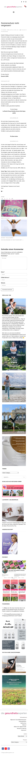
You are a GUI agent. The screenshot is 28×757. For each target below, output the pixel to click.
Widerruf (24, 724)
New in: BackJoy (5, 218)
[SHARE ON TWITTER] (2, 199)
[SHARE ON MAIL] (12, 199)
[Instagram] (26, 2)
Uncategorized (4, 31)
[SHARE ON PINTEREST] (10, 199)
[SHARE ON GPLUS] (7, 199)
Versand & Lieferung (21, 728)
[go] (24, 477)
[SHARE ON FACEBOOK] (5, 199)
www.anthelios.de (14, 118)
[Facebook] (21, 2)
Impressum (23, 730)
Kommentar (4, 255)
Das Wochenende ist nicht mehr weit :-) (12, 240)
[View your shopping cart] (26, 7)
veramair (4, 29)
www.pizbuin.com (14, 141)
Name (3, 272)
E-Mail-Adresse (5, 277)
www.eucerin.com (5, 81)
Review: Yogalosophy (7, 237)
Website (3, 283)
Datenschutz (23, 723)
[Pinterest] (24, 2)
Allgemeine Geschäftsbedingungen (18, 719)
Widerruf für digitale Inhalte (20, 726)
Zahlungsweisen (22, 721)
